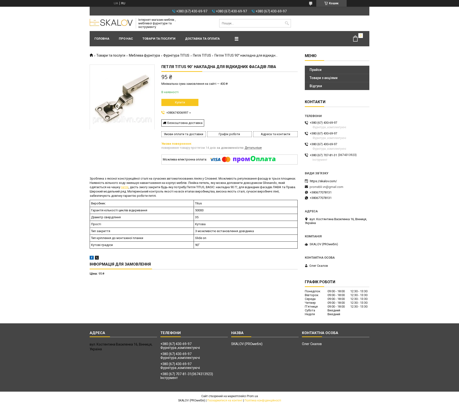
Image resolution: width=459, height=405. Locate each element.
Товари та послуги (158, 38)
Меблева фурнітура (144, 55)
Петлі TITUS (202, 55)
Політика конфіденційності (263, 400)
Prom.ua (252, 396)
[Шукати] (287, 23)
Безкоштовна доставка (184, 123)
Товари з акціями (324, 78)
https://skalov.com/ (323, 181)
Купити (180, 102)
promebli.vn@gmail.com (326, 187)
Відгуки (316, 86)
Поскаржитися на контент (224, 400)
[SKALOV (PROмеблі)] (111, 23)
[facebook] (92, 258)
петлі (124, 187)
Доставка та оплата (202, 38)
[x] (97, 258)
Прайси (316, 70)
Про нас (126, 38)
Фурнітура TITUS (176, 55)
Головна (101, 38)
